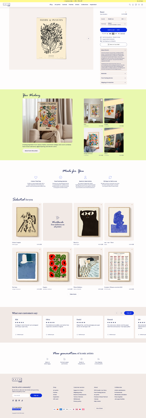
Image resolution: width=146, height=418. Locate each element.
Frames (71, 4)
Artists (77, 4)
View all (129, 313)
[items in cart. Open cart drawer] (142, 4)
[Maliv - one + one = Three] (119, 222)
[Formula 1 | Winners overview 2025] (119, 266)
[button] (113, 19)
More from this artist (31, 151)
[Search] (130, 4)
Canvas (64, 4)
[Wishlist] (139, 4)
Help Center (97, 401)
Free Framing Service (107, 78)
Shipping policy (78, 392)
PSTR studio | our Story (100, 390)
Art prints (57, 4)
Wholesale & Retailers (121, 394)
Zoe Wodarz (103, 14)
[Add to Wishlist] (125, 12)
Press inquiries (118, 397)
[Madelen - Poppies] (57, 266)
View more (73, 294)
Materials (103, 73)
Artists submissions (120, 390)
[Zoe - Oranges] (114, 111)
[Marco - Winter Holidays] (88, 266)
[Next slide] (88, 38)
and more (122, 33)
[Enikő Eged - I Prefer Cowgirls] (27, 222)
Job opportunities (120, 399)
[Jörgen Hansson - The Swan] (27, 266)
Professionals (118, 392)
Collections (84, 4)
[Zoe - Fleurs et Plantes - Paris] (93, 111)
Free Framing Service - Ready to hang (111, 37)
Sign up (36, 395)
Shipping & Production (107, 82)
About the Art (105, 50)
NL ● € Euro (140, 1)
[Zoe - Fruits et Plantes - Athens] (114, 140)
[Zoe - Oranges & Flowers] (93, 140)
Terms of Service (78, 397)
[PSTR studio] (6, 4)
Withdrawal (77, 399)
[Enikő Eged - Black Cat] (88, 222)
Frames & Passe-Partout (101, 397)
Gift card (55, 399)
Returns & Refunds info (80, 394)
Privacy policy (77, 401)
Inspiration (93, 4)
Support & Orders (78, 390)
